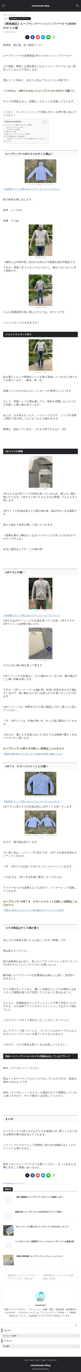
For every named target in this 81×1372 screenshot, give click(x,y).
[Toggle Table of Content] (43, 122)
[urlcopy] (54, 37)
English (44, 1360)
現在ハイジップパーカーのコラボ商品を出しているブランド (27, 139)
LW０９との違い (11, 131)
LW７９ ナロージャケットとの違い (18, 134)
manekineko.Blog (40, 6)
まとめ (8, 141)
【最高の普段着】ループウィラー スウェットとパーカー (39, 1256)
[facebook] (32, 37)
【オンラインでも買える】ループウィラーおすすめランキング (41, 1226)
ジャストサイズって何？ (16, 127)
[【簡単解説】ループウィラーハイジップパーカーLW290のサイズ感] (43, 37)
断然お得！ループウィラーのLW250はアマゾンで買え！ (39, 1212)
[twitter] (27, 37)
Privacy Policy (52, 1360)
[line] (48, 37)
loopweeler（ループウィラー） (15, 1183)
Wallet (32, 1360)
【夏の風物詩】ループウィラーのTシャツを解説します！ (39, 1197)
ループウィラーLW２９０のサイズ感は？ (19, 125)
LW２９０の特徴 (14, 129)
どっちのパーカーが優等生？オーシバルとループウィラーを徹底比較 (44, 1241)
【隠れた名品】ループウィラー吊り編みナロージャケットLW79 (33, 910)
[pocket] (38, 37)
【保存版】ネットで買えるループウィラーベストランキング (31, 189)
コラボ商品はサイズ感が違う (15, 136)
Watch (38, 1360)
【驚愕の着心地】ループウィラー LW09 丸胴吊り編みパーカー (33, 754)
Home (26, 1360)
